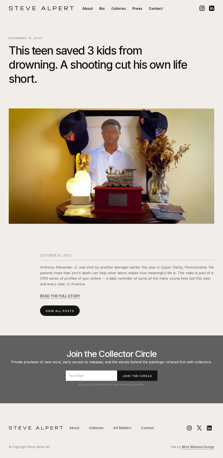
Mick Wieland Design (198, 447)
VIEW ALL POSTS (60, 311)
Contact (156, 8)
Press (137, 8)
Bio (102, 8)
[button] (118, 8)
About (87, 8)
